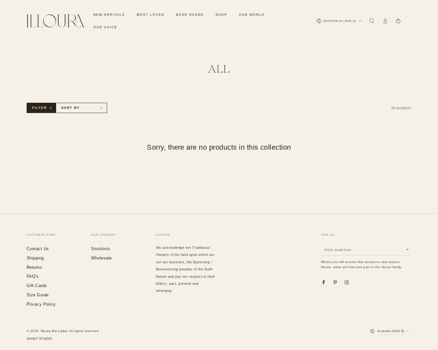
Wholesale (101, 258)
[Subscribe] (408, 249)
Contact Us (38, 248)
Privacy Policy (41, 304)
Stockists (100, 248)
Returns (34, 267)
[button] (371, 21)
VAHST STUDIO (39, 338)
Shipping (35, 258)
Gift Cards (37, 285)
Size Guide (38, 295)
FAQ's (32, 276)
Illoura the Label (54, 331)
